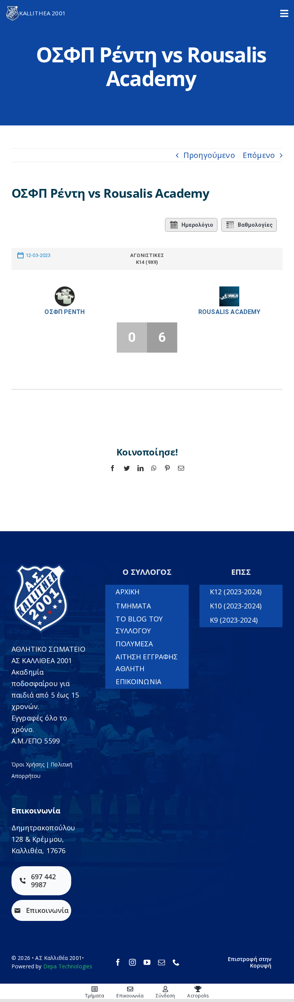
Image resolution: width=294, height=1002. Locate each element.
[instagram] (132, 962)
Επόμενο (259, 155)
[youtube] (147, 962)
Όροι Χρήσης (27, 764)
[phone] (176, 962)
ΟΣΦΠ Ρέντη (64, 312)
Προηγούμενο (209, 155)
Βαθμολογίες (255, 225)
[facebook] (117, 962)
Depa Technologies (68, 966)
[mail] (161, 962)
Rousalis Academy (229, 312)
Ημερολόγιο (197, 225)
